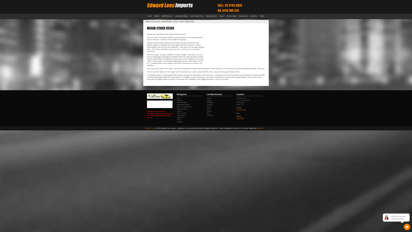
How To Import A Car (196, 16)
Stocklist (156, 16)
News (262, 16)
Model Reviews (167, 16)
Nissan (175, 22)
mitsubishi (210, 102)
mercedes (210, 115)
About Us (254, 16)
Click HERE (240, 119)
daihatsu (210, 105)
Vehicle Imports (211, 16)
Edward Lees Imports (152, 22)
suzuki (209, 107)
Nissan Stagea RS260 (186, 22)
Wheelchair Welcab (181, 16)
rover (209, 109)
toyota (209, 100)
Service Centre (231, 16)
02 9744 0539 (241, 110)
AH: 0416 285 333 (228, 10)
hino (208, 113)
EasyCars (260, 128)
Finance (221, 16)
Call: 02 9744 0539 (230, 5)
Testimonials (243, 16)
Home (150, 16)
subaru (209, 111)
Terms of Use (150, 128)
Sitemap (180, 122)
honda (209, 98)
